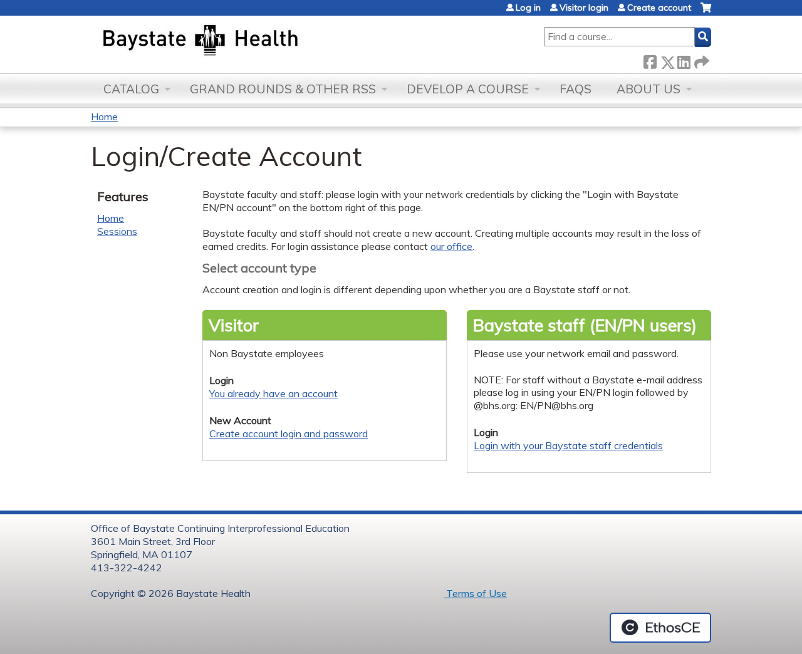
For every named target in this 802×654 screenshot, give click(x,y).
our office (451, 246)
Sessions (117, 231)
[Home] (259, 41)
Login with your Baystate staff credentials (568, 445)
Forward (700, 60)
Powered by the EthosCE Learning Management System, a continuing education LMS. (660, 628)
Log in (528, 7)
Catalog (131, 88)
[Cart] (705, 12)
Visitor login (584, 7)
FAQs (575, 88)
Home (104, 116)
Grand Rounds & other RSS (283, 88)
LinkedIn (683, 60)
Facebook (649, 60)
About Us (648, 88)
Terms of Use (475, 593)
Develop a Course (468, 88)
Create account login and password (288, 433)
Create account (659, 7)
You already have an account (273, 393)
